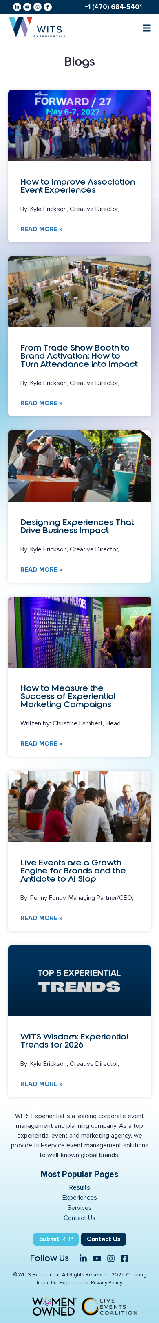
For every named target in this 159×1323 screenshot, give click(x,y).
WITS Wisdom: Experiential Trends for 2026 (74, 1040)
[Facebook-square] (125, 1258)
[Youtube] (27, 7)
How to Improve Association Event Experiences (77, 185)
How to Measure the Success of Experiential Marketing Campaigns (68, 696)
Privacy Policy (106, 1283)
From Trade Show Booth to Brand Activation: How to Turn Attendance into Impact (79, 355)
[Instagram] (37, 7)
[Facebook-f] (48, 7)
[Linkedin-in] (17, 7)
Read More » (41, 229)
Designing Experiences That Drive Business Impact (77, 526)
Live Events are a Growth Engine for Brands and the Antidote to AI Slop (73, 870)
